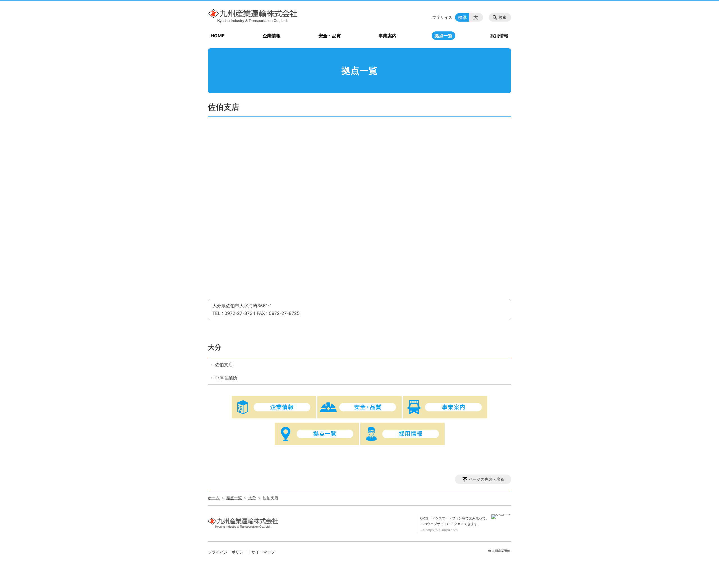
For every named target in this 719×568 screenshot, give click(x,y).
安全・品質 (329, 35)
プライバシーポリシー (227, 551)
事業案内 (388, 35)
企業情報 (272, 35)
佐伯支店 (224, 364)
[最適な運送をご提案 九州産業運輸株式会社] (252, 16)
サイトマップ (263, 551)
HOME (218, 35)
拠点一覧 (443, 35)
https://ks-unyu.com (442, 530)
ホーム (214, 497)
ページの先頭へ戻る (486, 479)
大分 (214, 347)
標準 (462, 17)
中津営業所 (226, 378)
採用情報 (499, 35)
